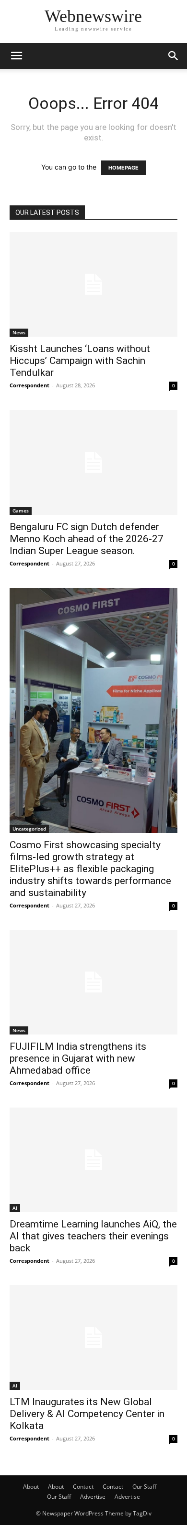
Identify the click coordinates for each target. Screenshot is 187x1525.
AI (14, 1208)
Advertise (92, 1497)
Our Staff (144, 1486)
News (18, 332)
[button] (16, 56)
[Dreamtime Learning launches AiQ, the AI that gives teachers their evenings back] (93, 1160)
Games (20, 510)
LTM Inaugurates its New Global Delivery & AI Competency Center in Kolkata (87, 1413)
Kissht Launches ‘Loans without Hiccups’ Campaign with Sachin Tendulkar (80, 360)
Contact (83, 1486)
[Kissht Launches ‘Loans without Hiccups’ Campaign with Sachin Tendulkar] (93, 284)
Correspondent (29, 385)
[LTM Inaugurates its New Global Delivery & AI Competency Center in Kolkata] (93, 1337)
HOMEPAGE (123, 167)
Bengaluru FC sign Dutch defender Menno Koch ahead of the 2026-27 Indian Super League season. (87, 538)
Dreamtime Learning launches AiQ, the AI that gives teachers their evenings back (93, 1236)
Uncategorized (29, 828)
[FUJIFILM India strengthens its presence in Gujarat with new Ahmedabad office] (93, 982)
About (31, 1486)
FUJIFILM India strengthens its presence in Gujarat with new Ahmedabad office (78, 1058)
